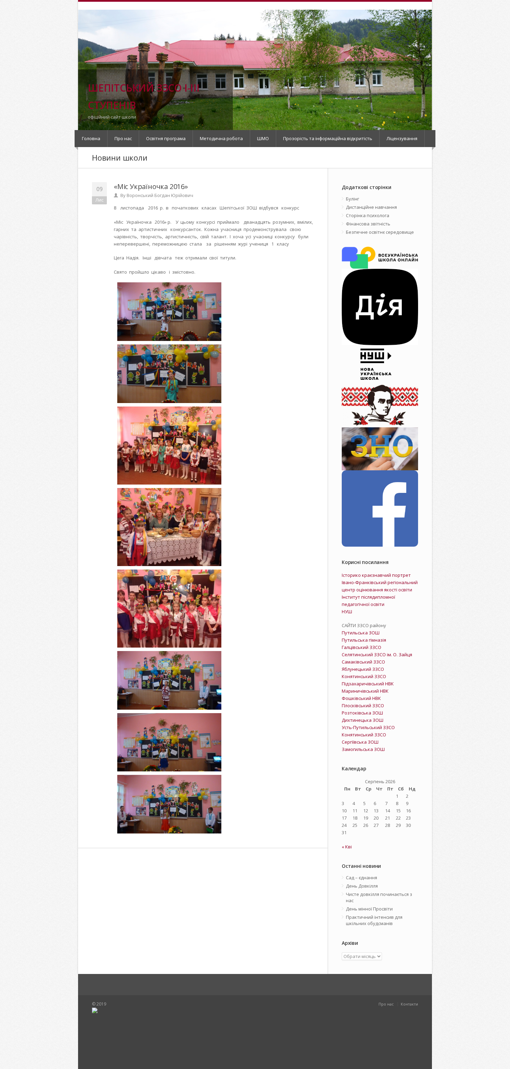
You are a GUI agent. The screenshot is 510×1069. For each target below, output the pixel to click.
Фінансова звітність (368, 224)
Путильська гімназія (364, 640)
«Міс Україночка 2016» (151, 186)
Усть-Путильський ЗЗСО (368, 727)
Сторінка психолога (367, 215)
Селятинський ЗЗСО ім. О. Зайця (377, 654)
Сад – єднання (361, 877)
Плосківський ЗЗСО (363, 705)
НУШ (347, 611)
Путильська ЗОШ (361, 633)
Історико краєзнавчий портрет (376, 575)
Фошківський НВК (361, 698)
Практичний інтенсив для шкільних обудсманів (374, 920)
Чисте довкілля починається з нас (379, 897)
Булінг (352, 199)
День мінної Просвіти (369, 909)
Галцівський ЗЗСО (361, 647)
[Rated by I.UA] (172, 1036)
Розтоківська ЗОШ (362, 713)
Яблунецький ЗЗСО (363, 669)
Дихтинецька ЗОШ (362, 720)
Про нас (123, 138)
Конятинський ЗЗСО (364, 676)
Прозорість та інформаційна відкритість (327, 138)
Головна (91, 138)
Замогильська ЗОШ (363, 749)
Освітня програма (166, 138)
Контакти (409, 1004)
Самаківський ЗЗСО (363, 662)
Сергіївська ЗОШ (360, 742)
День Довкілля (362, 886)
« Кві (347, 847)
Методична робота (221, 138)
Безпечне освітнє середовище (380, 232)
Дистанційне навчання (371, 207)
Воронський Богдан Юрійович (160, 195)
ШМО (263, 138)
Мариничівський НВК (365, 691)
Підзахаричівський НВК (368, 684)
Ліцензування (401, 138)
